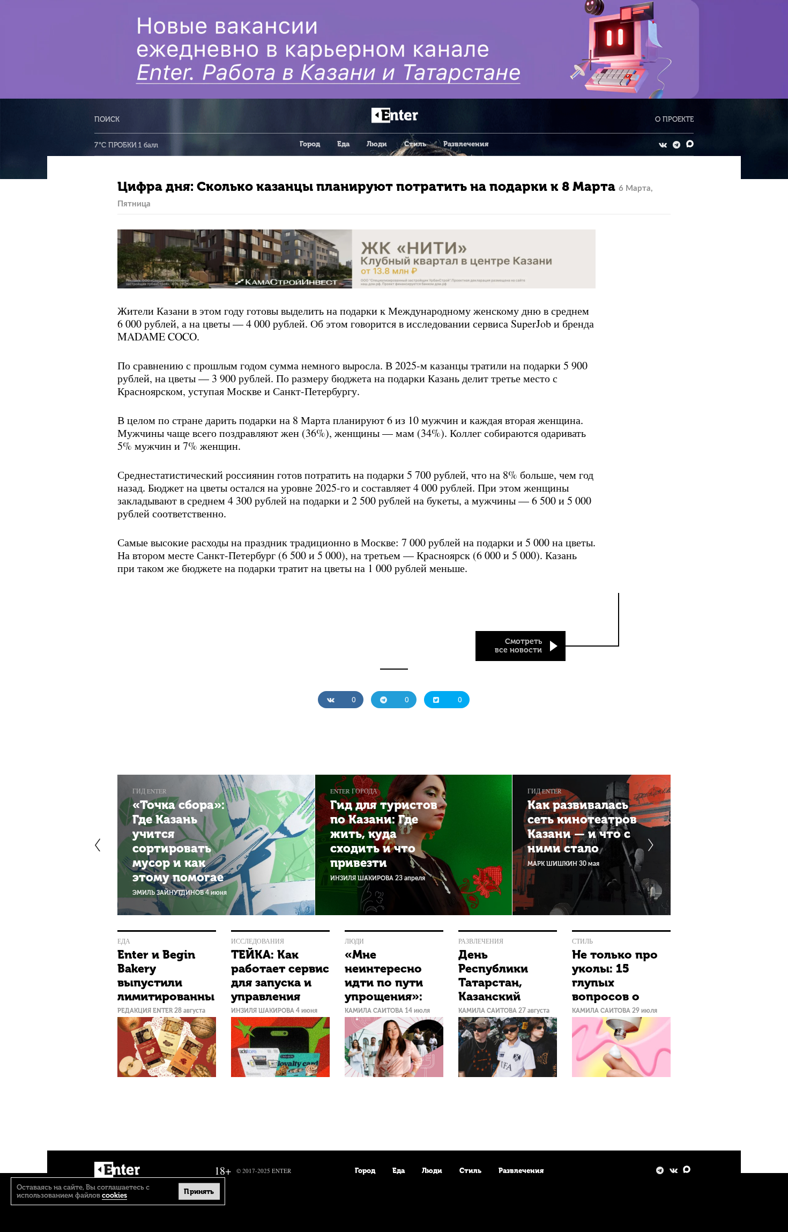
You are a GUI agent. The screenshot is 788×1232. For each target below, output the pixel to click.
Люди (377, 144)
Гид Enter (149, 791)
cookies (114, 1195)
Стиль (415, 144)
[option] (216, 845)
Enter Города (353, 791)
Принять (199, 1191)
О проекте (674, 119)
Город (310, 144)
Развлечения (465, 144)
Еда (343, 144)
